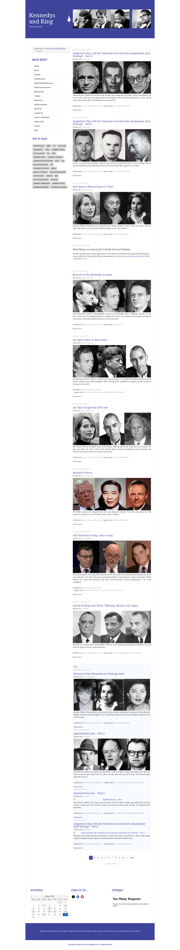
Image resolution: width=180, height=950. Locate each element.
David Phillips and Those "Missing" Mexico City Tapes (105, 605)
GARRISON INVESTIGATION (43, 161)
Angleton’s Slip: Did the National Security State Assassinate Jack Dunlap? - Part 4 (111, 55)
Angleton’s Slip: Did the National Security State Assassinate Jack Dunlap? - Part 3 (111, 122)
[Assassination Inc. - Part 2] (112, 754)
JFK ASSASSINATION (40, 164)
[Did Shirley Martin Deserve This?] (112, 208)
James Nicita (85, 59)
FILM (53, 153)
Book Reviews (39, 79)
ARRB (48, 146)
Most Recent (39, 92)
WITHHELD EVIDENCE (59, 187)
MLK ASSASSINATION (57, 172)
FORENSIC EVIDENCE (55, 157)
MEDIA (53, 168)
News (36, 70)
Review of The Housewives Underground (99, 673)
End (131, 858)
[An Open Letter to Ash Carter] (112, 361)
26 (44, 915)
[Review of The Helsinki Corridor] (112, 296)
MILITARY (140, 782)
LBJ (51, 164)
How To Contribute (41, 117)
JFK (63, 161)
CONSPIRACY (38, 149)
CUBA (47, 149)
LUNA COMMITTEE (91, 590)
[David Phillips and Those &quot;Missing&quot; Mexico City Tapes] (112, 627)
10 (123, 858)
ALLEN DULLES (38, 146)
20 (49, 911)
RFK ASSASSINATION (40, 179)
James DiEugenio (87, 190)
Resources (38, 100)
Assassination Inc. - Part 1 (89, 793)
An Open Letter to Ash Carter (90, 339)
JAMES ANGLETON (123, 106)
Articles (37, 75)
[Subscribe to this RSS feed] (150, 47)
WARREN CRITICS (58, 183)
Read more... (78, 110)
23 (65, 911)
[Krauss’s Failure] (112, 494)
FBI (48, 153)
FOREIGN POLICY (39, 157)
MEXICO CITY (119, 590)
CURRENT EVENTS (58, 149)
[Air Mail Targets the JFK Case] (112, 429)
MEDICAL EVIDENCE (40, 172)
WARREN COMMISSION (41, 183)
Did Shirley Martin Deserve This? (93, 186)
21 (55, 911)
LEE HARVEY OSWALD (41, 168)
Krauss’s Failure (82, 472)
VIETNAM (54, 179)
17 (33, 911)
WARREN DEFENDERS (41, 187)
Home (36, 66)
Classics (37, 96)
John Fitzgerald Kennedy (92, 106)
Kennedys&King (87, 538)
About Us (37, 109)
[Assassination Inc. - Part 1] (112, 799)
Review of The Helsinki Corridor (92, 274)
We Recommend (40, 105)
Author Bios (39, 122)
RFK (56, 176)
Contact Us (38, 113)
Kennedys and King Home (55, 49)
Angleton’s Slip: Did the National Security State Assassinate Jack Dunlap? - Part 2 (109, 825)
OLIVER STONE (38, 176)
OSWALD (49, 176)
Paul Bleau (85, 609)
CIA (54, 146)
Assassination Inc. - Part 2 (89, 733)
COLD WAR (62, 146)
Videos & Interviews (42, 87)
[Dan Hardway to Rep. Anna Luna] (112, 557)
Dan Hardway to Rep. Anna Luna (93, 535)
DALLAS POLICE (39, 153)
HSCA (57, 161)
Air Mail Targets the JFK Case (90, 407)
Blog (36, 130)
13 (49, 908)
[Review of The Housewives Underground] (112, 695)
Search (37, 126)
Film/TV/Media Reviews (43, 83)
